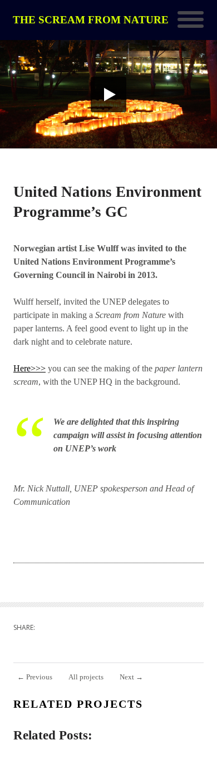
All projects (85, 677)
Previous (34, 677)
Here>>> (29, 368)
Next (131, 677)
